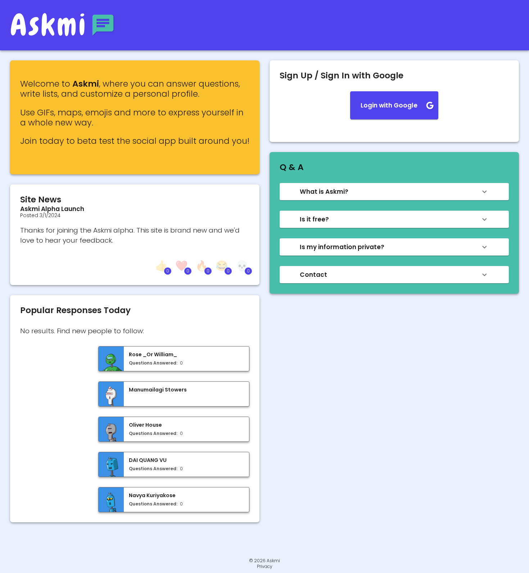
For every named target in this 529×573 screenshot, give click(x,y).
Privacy (264, 566)
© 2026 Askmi (264, 561)
